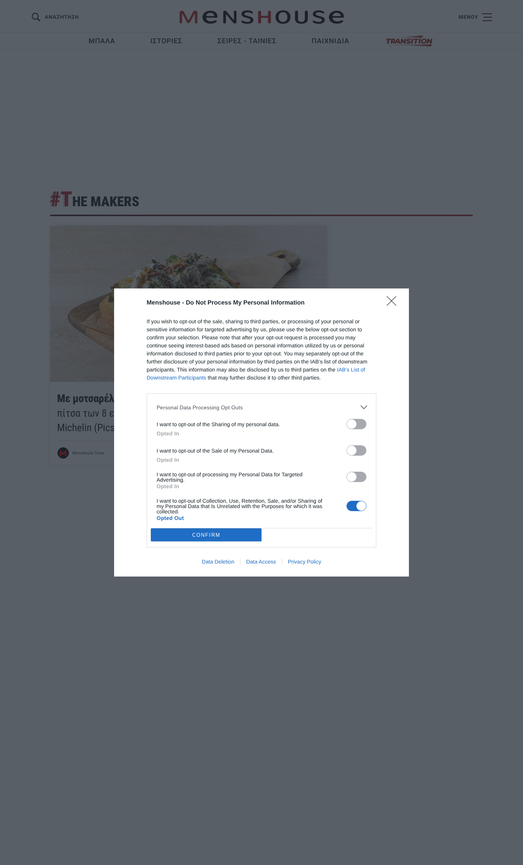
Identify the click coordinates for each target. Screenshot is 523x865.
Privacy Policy (304, 562)
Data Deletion (218, 562)
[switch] (356, 424)
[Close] (394, 303)
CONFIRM (206, 535)
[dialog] (261, 432)
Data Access (261, 562)
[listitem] (261, 407)
